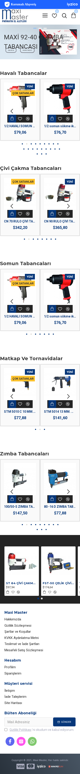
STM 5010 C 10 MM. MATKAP (20, 411)
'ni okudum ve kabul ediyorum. (42, 730)
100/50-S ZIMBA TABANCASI (20, 506)
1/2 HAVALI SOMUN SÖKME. (20, 126)
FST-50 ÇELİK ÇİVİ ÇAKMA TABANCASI (58, 583)
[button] (11, 110)
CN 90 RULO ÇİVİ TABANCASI (60, 221)
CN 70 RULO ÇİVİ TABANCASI (20, 221)
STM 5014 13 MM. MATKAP (60, 411)
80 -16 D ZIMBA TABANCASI (60, 506)
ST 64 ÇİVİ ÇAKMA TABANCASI (21, 583)
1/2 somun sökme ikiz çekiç (60, 126)
